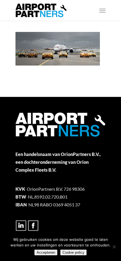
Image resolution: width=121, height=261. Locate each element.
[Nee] (114, 247)
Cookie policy (73, 252)
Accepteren (46, 252)
